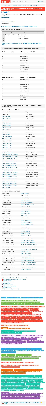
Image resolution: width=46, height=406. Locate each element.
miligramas (9, 394)
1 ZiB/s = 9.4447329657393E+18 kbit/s (28, 264)
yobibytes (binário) (14, 343)
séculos (29, 371)
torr (17, 356)
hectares (36, 303)
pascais (29, 355)
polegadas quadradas (29, 303)
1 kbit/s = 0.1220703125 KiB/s (8, 169)
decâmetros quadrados (32, 300)
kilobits (15, 335)
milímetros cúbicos (23, 377)
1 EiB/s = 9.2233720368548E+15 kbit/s (28, 262)
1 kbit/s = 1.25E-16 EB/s (7, 145)
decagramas (30, 393)
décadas (26, 371)
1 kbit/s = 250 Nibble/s (6, 187)
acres (43, 303)
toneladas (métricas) (35, 394)
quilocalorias (18, 325)
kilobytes (10, 337)
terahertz (27, 328)
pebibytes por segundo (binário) (8, 321)
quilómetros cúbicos (11, 376)
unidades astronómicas (11, 352)
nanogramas (22, 394)
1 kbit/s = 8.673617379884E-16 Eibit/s (9, 163)
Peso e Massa (5, 393)
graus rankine (30, 365)
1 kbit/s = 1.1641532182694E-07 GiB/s (9, 174)
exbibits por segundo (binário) (34, 316)
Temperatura (5, 365)
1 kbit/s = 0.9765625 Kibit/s (7, 152)
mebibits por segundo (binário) (21, 314)
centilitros (31, 379)
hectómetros (18, 348)
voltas (8, 297)
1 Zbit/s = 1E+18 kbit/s (25, 209)
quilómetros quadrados (10, 300)
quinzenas (8, 371)
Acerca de (13, 1)
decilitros (26, 379)
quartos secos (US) (11, 380)
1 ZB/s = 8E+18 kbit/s (25, 229)
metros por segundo (20, 362)
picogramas (27, 394)
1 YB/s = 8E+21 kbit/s (25, 231)
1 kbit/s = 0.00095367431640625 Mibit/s (10, 154)
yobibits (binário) (28, 340)
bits (12, 335)
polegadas (29, 350)
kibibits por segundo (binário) (7, 314)
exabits (36, 335)
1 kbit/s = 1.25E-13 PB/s (7, 143)
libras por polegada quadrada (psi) (8, 356)
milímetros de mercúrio (35, 356)
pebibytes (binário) (31, 342)
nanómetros (15, 350)
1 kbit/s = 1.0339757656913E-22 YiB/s (9, 185)
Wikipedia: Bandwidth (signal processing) (11, 288)
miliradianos (36, 297)
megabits (20, 335)
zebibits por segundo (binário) (7, 317)
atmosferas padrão (11, 355)
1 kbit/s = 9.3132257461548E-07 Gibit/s (9, 156)
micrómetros (9, 350)
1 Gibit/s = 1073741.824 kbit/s (27, 238)
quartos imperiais (5, 385)
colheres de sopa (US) (11, 383)
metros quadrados (5, 302)
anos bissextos (20, 371)
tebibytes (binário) (22, 342)
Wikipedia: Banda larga (7, 280)
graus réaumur (11, 367)
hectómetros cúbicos (20, 376)
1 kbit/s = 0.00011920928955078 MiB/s (9, 172)
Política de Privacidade (34, 402)
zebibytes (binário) (5, 343)
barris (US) (40, 379)
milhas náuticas (36, 350)
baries (20, 359)
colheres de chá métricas (18, 390)
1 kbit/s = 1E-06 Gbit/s (6, 118)
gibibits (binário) (25, 338)
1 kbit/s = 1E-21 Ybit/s (6, 129)
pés (26, 350)
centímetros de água (5, 359)
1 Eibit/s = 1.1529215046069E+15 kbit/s (29, 244)
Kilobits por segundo (22, 5)
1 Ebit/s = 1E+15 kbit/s (25, 206)
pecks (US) (26, 380)
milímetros (3, 350)
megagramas (12, 393)
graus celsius (12, 365)
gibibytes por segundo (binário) (22, 319)
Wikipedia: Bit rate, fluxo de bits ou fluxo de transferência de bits (15, 277)
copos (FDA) (12, 388)
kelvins (24, 365)
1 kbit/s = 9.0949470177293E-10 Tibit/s (10, 158)
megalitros (3, 379)
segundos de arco (24, 297)
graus (11, 297)
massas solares (36, 398)
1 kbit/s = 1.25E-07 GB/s (7, 138)
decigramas (40, 393)
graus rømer (17, 367)
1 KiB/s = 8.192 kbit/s (25, 251)
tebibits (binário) (33, 338)
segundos (30, 369)
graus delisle (36, 365)
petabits (32, 335)
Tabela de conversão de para (20, 48)
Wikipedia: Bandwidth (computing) (9, 286)
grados (40, 297)
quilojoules (12, 325)
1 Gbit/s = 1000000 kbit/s (26, 200)
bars (26, 355)
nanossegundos (9, 369)
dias (41, 369)
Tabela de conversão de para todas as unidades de (22, 106)
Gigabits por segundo (5, 308)
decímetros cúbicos (5, 377)
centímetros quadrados (25, 302)
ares (40, 303)
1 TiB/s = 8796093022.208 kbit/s (27, 258)
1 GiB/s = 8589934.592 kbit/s (26, 255)
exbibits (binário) (12, 340)
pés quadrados (21, 303)
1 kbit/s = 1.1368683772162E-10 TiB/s (9, 176)
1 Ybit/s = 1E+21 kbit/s (25, 211)
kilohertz (13, 328)
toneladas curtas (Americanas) (7, 396)
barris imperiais (29, 383)
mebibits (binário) (18, 338)
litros (23, 379)
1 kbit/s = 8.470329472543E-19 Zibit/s (9, 165)
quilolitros (8, 379)
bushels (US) (31, 380)
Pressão (4, 355)
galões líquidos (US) (5, 382)
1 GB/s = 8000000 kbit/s (26, 220)
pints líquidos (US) (24, 382)
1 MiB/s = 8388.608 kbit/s (26, 253)
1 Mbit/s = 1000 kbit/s (25, 197)
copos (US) (3, 383)
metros (28, 348)
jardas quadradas (13, 303)
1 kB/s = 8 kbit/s (24, 215)
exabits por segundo (34, 308)
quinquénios (10, 373)
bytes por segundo (25, 309)
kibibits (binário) (9, 338)
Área (3, 300)
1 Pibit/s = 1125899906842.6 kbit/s (28, 242)
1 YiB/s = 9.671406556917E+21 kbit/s (28, 267)
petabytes (30, 337)
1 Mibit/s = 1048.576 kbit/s (26, 235)
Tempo (3, 369)
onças (36, 396)
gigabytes (20, 337)
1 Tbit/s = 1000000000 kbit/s (27, 202)
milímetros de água (34, 358)
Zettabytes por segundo (16, 313)
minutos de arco (16, 297)
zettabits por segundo (6, 309)
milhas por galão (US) (18, 331)
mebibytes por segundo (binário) (33, 5)
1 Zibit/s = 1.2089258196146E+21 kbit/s (29, 249)
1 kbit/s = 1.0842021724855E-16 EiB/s (9, 181)
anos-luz (3, 352)
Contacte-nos (24, 1)
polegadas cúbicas (38, 377)
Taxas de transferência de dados (10, 5)
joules (8, 325)
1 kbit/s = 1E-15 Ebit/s (6, 125)
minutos (35, 369)
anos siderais (22, 373)
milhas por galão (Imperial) (30, 331)
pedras (29, 396)
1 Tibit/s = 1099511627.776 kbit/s (27, 240)
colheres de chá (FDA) (31, 388)
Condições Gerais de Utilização (24, 402)
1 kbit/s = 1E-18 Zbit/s (6, 127)
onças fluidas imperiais (28, 385)
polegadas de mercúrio (17, 358)
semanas (3, 371)
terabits (28, 335)
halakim (38, 371)
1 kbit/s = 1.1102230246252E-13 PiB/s (9, 178)
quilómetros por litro (5, 332)
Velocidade (4, 362)
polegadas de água (15, 359)
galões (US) (3, 380)
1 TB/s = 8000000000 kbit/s (26, 222)
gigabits (24, 335)
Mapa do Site (18, 1)
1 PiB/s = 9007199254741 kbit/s (27, 260)
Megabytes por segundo (6, 311)
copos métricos (39, 388)
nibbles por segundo (19, 322)
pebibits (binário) (4, 340)
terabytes (25, 337)
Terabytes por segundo (27, 311)
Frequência (4, 328)
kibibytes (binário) (36, 340)
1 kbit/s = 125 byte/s (6, 132)
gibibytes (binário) (14, 342)
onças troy (40, 396)
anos (15, 371)
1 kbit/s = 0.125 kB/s (6, 134)
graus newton (4, 367)
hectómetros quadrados (21, 300)
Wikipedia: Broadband (7, 287)
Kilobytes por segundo (34, 309)
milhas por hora (11, 362)
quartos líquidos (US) (14, 382)
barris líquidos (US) (39, 380)
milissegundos (25, 369)
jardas (23, 350)
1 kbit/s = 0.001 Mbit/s (6, 116)
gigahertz (23, 328)
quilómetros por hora (29, 362)
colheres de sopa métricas (6, 390)
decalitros (19, 379)
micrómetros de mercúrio (24, 356)
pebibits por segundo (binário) (20, 316)
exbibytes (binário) (39, 342)
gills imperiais (19, 385)
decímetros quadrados (14, 302)
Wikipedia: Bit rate (6, 283)
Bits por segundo (21, 306)
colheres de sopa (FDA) (21, 388)
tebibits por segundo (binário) (7, 316)
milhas (19, 350)
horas (38, 369)
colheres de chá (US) (20, 383)
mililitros (36, 379)
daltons (6, 398)
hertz (9, 328)
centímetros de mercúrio (6, 358)
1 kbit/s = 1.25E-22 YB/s (7, 149)
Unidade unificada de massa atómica (17, 398)
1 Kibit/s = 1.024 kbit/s (25, 233)
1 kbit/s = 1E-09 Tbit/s (6, 120)
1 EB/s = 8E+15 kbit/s (25, 226)
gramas (35, 393)
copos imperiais (12, 387)
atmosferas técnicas (20, 355)
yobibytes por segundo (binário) (8, 322)
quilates (3, 398)
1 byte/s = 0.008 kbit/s (25, 213)
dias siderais (16, 373)
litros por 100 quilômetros (16, 332)
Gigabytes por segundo (17, 311)
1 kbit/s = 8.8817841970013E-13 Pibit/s (9, 161)
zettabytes (39, 337)
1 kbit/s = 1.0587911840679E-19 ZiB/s (9, 183)
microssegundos (17, 369)
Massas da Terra (29, 398)
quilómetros (11, 348)
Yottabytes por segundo (27, 313)
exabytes (34, 337)
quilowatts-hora (24, 325)
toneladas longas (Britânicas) (21, 396)
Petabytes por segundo (38, 311)
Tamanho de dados (6, 335)
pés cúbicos (30, 377)
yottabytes (3, 338)
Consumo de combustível (7, 331)
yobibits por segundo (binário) (21, 317)
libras (33, 396)
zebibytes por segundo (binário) (36, 321)
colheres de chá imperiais (34, 387)
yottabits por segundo (16, 309)
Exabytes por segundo (5, 313)
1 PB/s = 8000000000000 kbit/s (27, 224)
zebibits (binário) (20, 340)
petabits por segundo (25, 308)
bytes (7, 337)
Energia (4, 325)
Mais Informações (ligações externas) (10, 274)
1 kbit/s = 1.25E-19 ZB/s (7, 147)
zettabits (40, 335)
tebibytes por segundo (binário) (36, 319)
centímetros (38, 348)
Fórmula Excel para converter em (12, 29)
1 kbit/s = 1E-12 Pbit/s (6, 123)
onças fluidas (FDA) (5, 388)
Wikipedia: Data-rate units (8, 284)
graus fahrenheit (18, 365)
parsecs (41, 350)
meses (12, 371)
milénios (34, 371)
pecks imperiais (37, 385)
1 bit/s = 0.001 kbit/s (25, 193)
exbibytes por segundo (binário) (22, 321)
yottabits (3, 337)
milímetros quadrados (35, 302)
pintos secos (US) (19, 380)
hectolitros (13, 379)
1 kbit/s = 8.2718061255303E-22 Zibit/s (9, 167)
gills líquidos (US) (32, 382)
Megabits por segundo (39, 306)
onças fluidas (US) (40, 382)
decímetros (33, 348)
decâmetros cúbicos (30, 376)
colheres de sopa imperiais (22, 387)
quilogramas (18, 393)
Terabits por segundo (15, 308)
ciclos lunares (4, 373)
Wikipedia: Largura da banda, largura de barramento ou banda (14, 279)
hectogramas (24, 393)
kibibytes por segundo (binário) (34, 317)
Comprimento (5, 348)
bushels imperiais (5, 387)
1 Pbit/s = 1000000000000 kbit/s (27, 204)
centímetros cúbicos (14, 377)
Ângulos (4, 297)
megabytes (15, 337)
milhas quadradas (5, 303)
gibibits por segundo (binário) (34, 314)
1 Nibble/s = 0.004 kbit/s (26, 269)
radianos (31, 297)
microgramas (15, 394)
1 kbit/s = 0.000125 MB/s (7, 136)
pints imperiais (12, 385)
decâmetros (23, 348)
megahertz (17, 328)
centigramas (4, 394)
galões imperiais (36, 383)
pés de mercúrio (26, 358)
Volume (4, 376)
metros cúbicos (38, 376)
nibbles (19, 343)
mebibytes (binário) (5, 342)
